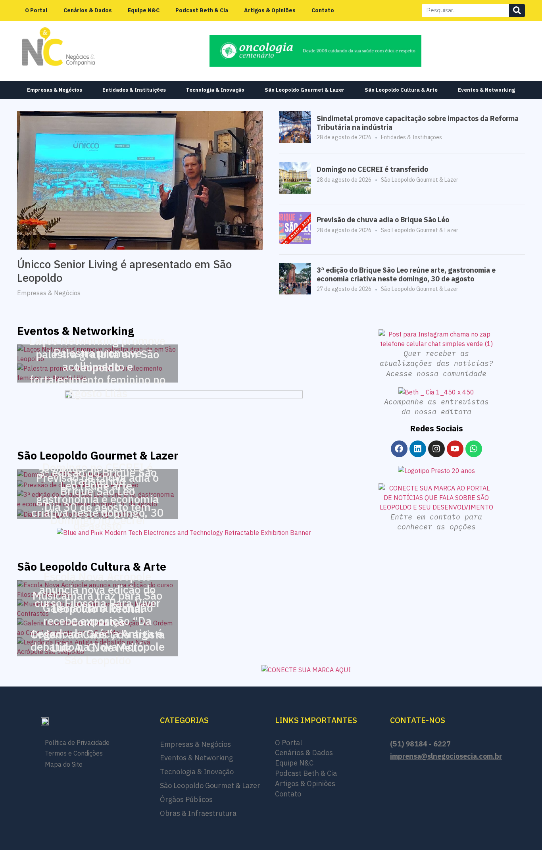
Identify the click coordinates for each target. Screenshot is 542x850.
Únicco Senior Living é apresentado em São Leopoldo (124, 271)
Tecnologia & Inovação (215, 90)
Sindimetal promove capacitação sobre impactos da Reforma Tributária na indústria (418, 123)
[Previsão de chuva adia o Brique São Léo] (295, 242)
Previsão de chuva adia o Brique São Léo (383, 219)
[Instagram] (436, 448)
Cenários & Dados (87, 10)
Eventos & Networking (486, 90)
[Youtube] (455, 448)
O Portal (36, 10)
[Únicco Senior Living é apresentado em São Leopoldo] (140, 180)
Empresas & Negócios (54, 90)
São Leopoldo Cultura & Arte (401, 90)
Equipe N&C (144, 10)
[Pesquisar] (517, 10)
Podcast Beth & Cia (201, 10)
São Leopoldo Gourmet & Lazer (304, 90)
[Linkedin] (417, 448)
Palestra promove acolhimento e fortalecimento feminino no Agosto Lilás (97, 373)
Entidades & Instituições (134, 90)
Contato (322, 10)
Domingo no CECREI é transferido (372, 169)
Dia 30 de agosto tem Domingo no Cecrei (97, 514)
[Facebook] (399, 448)
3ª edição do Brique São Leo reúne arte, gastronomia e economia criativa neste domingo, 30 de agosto (406, 274)
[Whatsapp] (473, 448)
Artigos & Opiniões (270, 10)
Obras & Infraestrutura (198, 813)
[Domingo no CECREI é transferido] (295, 191)
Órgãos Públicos (186, 799)
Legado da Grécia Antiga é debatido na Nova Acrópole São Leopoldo (98, 646)
